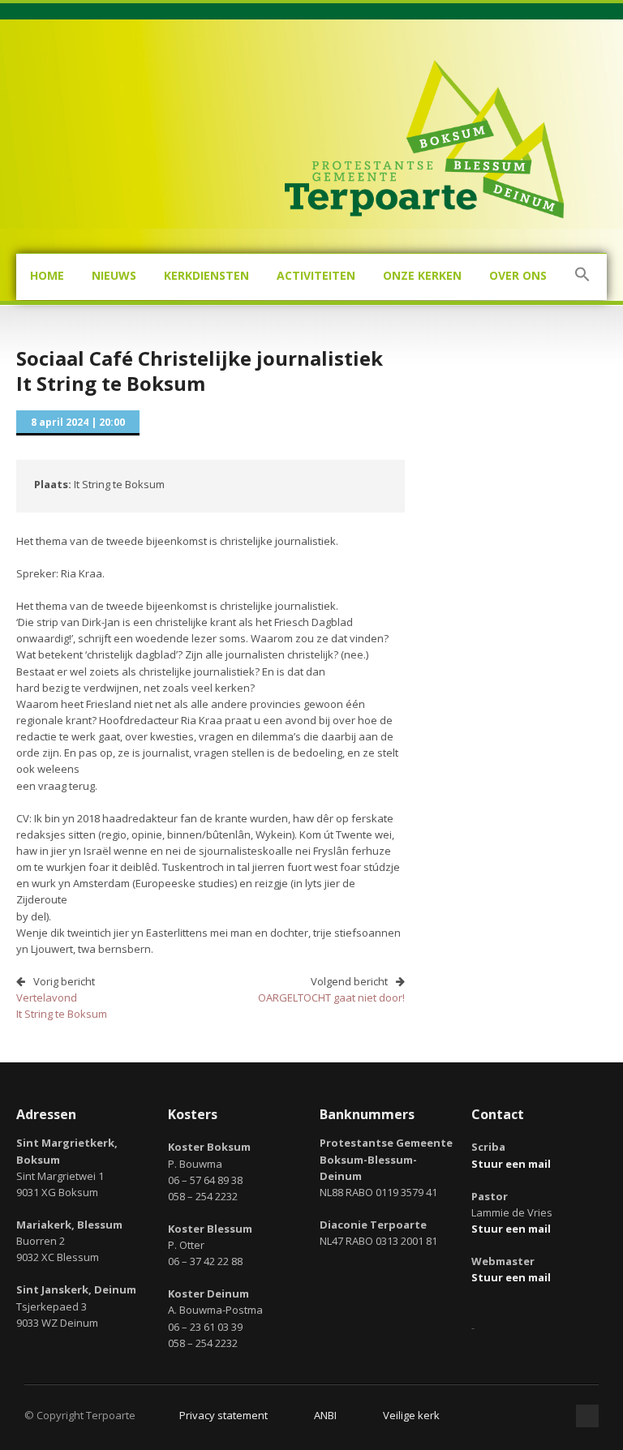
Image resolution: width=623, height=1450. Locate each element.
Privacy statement (223, 1415)
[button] (582, 277)
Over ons (518, 275)
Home (47, 275)
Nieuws (114, 275)
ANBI (325, 1415)
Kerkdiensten (206, 275)
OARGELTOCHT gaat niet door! (331, 997)
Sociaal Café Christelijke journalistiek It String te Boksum (199, 371)
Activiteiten (316, 275)
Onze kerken (422, 275)
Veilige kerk (411, 1415)
